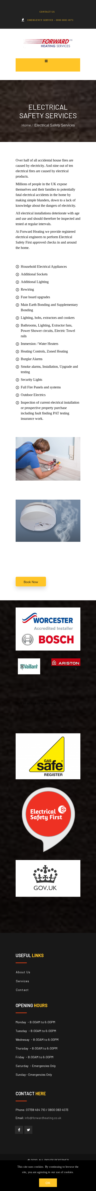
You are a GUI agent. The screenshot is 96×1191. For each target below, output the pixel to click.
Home (26, 125)
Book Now (31, 582)
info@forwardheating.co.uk (43, 1118)
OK (48, 1183)
